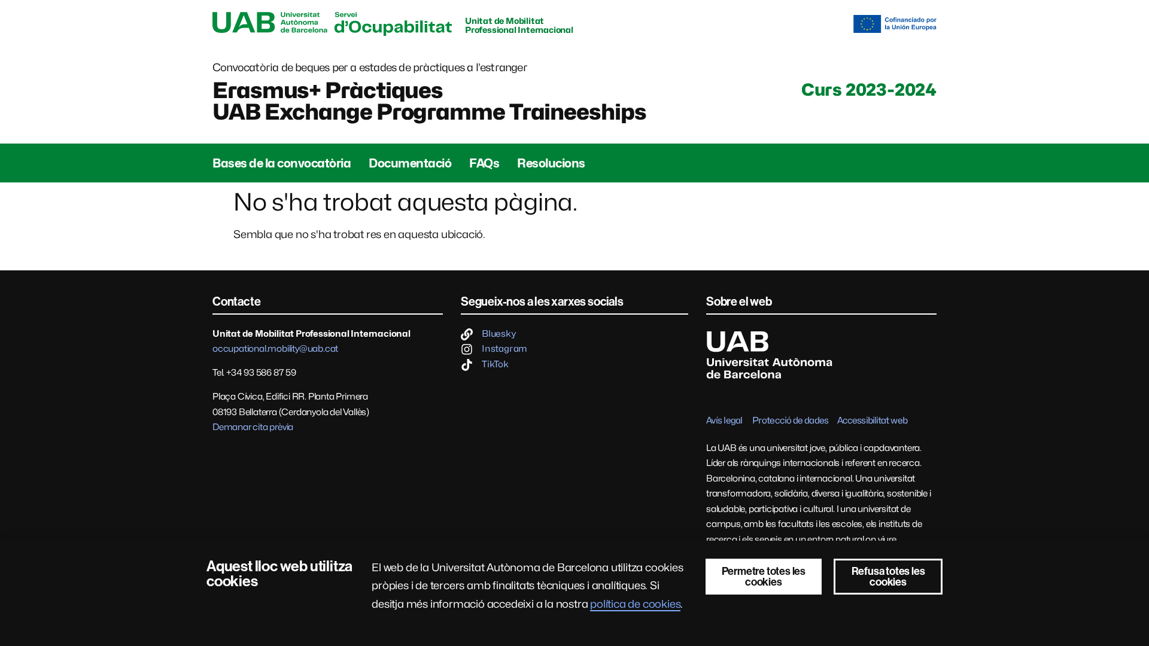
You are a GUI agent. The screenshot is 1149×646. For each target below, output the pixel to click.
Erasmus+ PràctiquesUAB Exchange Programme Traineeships (429, 101)
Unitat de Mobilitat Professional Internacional (519, 25)
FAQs (484, 163)
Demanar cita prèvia (252, 427)
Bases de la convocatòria (281, 163)
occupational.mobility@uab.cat (275, 348)
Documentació (410, 163)
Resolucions (551, 163)
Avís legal (724, 420)
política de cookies (635, 604)
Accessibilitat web (872, 420)
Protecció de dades (790, 420)
